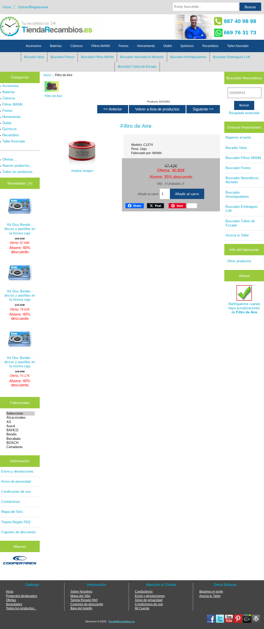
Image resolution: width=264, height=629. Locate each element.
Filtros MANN (100, 46)
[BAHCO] (20, 430)
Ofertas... (9, 159)
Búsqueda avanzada (244, 113)
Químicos (187, 46)
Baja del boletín (81, 608)
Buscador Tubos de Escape (137, 66)
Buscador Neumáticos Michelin (142, 57)
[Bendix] (20, 434)
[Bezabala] (20, 439)
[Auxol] (20, 426)
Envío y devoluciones (17, 471)
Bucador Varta (34, 57)
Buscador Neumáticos (244, 78)
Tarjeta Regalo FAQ (15, 522)
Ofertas (11, 600)
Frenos (123, 46)
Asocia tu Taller (237, 235)
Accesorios (33, 46)
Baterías (56, 46)
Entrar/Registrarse (33, 7)
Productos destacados (21, 596)
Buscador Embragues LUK (231, 57)
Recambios (210, 46)
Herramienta (146, 46)
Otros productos (239, 261)
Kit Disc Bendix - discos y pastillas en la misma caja (19, 229)
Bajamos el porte (238, 137)
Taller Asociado (238, 46)
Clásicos (76, 46)
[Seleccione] (20, 413)
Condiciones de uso (16, 491)
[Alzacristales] (20, 418)
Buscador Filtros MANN (97, 57)
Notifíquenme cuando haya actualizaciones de (244, 308)
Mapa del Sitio (12, 512)
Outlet (167, 46)
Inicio (7, 7)
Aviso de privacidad (16, 481)
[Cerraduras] (20, 447)
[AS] (20, 422)
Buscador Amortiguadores (188, 57)
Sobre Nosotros (81, 591)
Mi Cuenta (142, 608)
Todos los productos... (19, 172)
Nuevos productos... (17, 166)
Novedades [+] (19, 183)
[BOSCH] (20, 443)
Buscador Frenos (63, 57)
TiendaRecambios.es (121, 621)
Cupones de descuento (18, 532)
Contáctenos (10, 502)
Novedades (14, 604)
